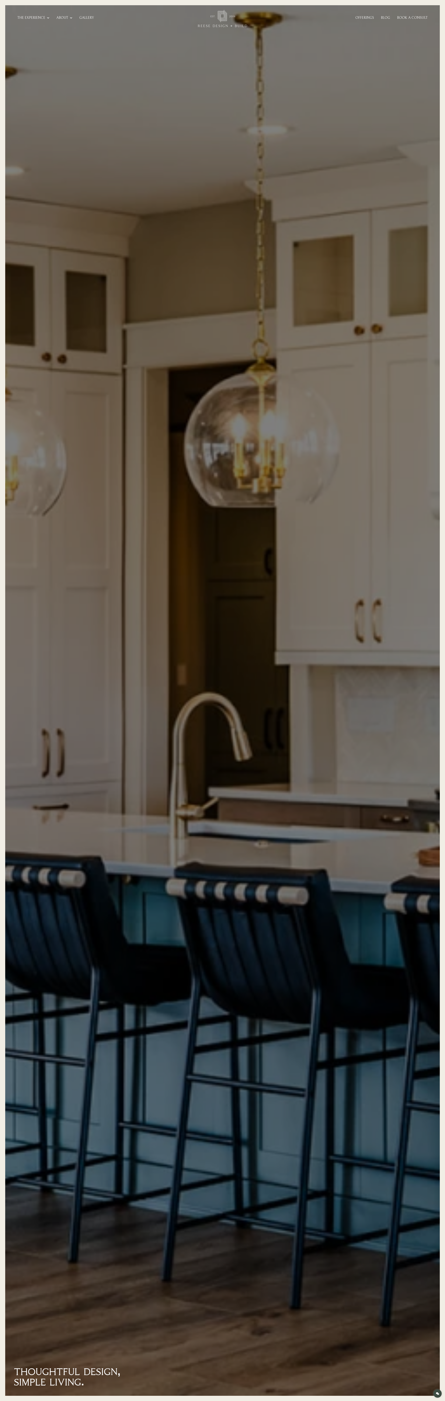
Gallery (86, 18)
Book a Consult (412, 18)
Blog (385, 18)
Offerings (364, 18)
